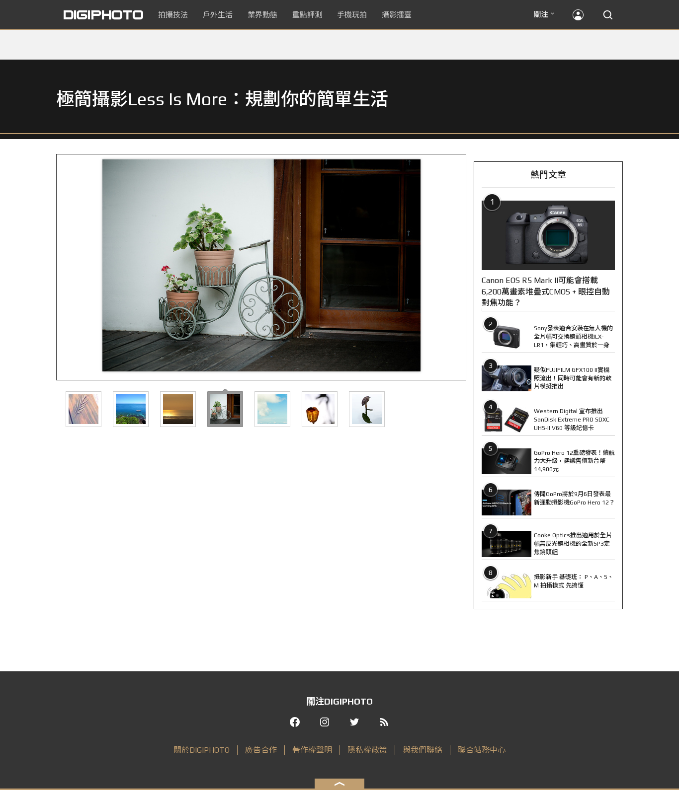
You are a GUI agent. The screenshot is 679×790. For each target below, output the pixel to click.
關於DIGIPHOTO (201, 750)
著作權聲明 (312, 750)
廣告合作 (261, 750)
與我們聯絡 (422, 750)
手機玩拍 (352, 14)
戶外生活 (218, 14)
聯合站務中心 (482, 750)
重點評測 (307, 14)
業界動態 (262, 14)
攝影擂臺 (397, 14)
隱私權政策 (367, 750)
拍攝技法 (173, 14)
